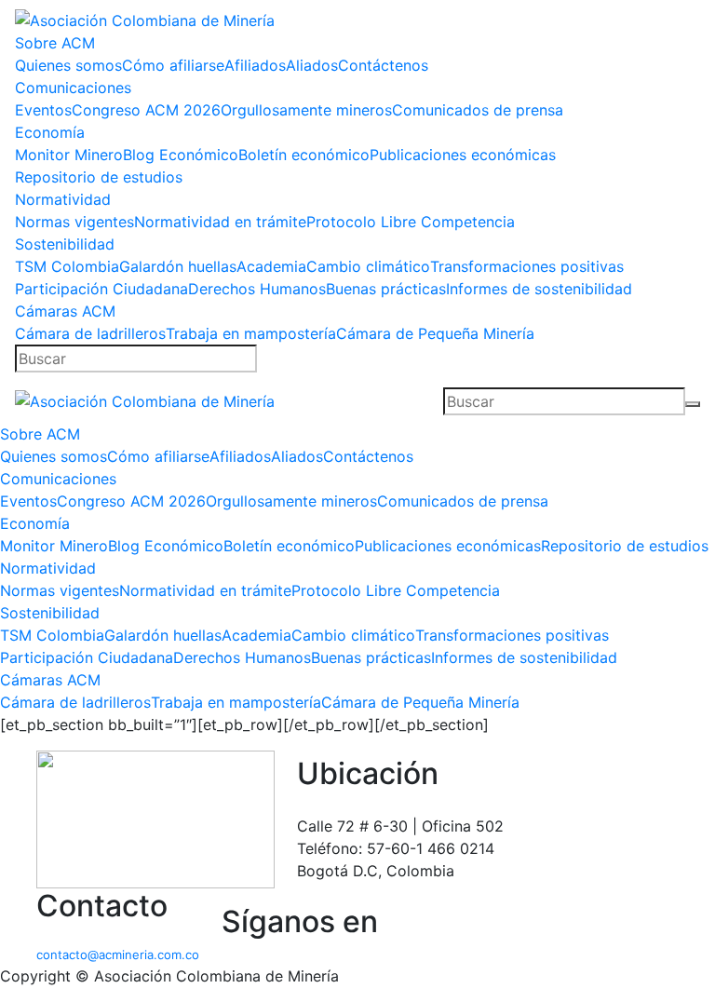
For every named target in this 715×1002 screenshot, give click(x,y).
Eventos (43, 110)
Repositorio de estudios (98, 177)
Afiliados (255, 65)
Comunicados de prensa (477, 110)
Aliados (312, 65)
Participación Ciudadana (101, 288)
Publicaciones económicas (463, 154)
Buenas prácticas (386, 288)
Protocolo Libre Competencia (410, 221)
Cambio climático (368, 266)
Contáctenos (383, 65)
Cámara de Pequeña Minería (435, 333)
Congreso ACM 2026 (146, 110)
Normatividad (63, 199)
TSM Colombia (67, 266)
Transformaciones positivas (527, 266)
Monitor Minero (69, 154)
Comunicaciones (73, 87)
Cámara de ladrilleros (90, 333)
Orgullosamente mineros (306, 110)
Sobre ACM (55, 43)
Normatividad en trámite (220, 221)
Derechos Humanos (257, 288)
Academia (271, 266)
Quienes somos (68, 65)
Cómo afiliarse (173, 65)
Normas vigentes (74, 221)
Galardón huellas (177, 266)
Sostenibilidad (65, 244)
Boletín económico (304, 154)
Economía (50, 132)
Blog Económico (180, 154)
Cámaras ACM (65, 311)
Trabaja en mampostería (251, 333)
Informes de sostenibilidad (539, 288)
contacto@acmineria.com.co (117, 954)
